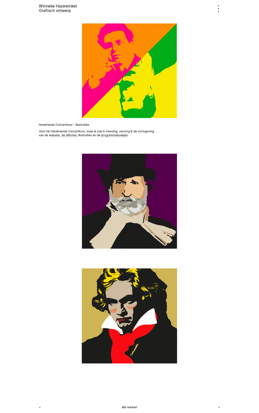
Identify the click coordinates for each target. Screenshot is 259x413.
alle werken (129, 407)
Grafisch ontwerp (55, 10)
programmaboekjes (114, 135)
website (54, 135)
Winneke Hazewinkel (58, 6)
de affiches (69, 135)
